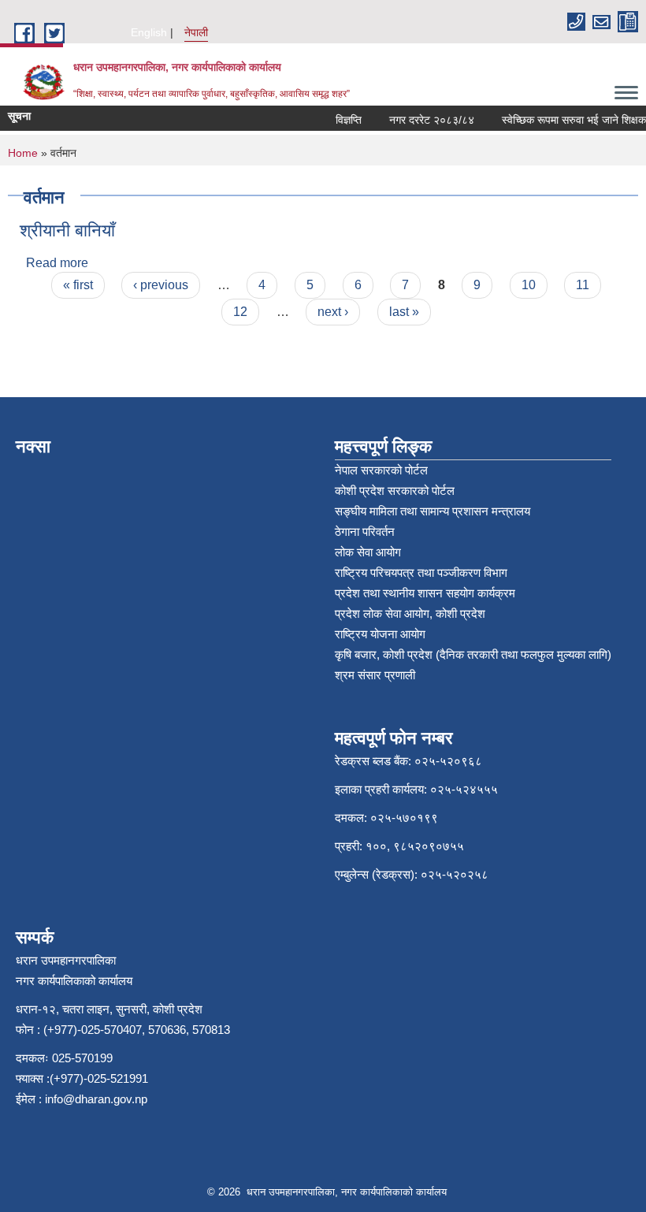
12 (240, 311)
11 (582, 285)
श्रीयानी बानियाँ (67, 230)
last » (404, 311)
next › (332, 311)
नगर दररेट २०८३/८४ (425, 119)
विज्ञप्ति (342, 119)
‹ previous (160, 285)
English (149, 32)
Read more (57, 263)
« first (78, 285)
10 (529, 285)
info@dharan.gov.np (96, 1099)
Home (23, 153)
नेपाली (196, 32)
